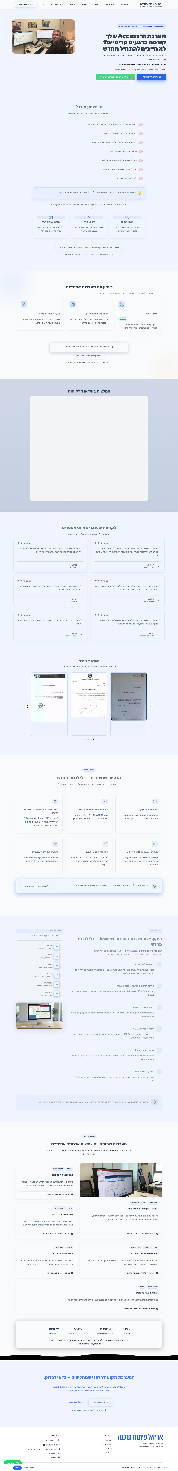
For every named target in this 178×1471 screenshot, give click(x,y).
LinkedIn (53, 1457)
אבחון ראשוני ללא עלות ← (151, 77)
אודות (96, 4)
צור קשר (72, 4)
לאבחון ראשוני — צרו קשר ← (36, 886)
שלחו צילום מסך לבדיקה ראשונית (114, 77)
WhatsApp (52, 1453)
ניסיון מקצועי (110, 4)
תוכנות (85, 4)
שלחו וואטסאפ (75, 1402)
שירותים (124, 4)
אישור (17, 1468)
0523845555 (51, 1440)
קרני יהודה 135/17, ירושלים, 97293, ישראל (41, 1449)
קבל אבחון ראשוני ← (25, 4)
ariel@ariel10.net (53, 1445)
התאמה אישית (29, 1468)
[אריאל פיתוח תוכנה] (140, 1436)
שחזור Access (57, 4)
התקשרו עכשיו (99, 1402)
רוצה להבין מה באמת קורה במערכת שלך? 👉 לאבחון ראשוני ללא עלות (89, 247)
